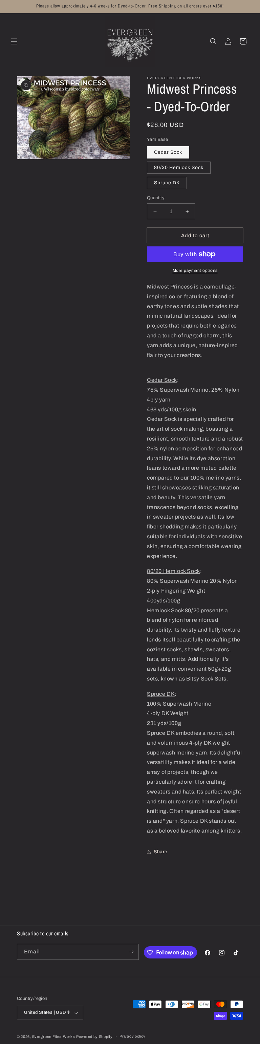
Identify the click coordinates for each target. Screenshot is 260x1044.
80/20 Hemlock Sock (178, 167)
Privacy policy (133, 1036)
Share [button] (161, 851)
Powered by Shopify (94, 1036)
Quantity (156, 197)
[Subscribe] (131, 952)
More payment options (195, 270)
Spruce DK (167, 182)
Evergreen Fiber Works (53, 1036)
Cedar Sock (168, 152)
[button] (14, 41)
